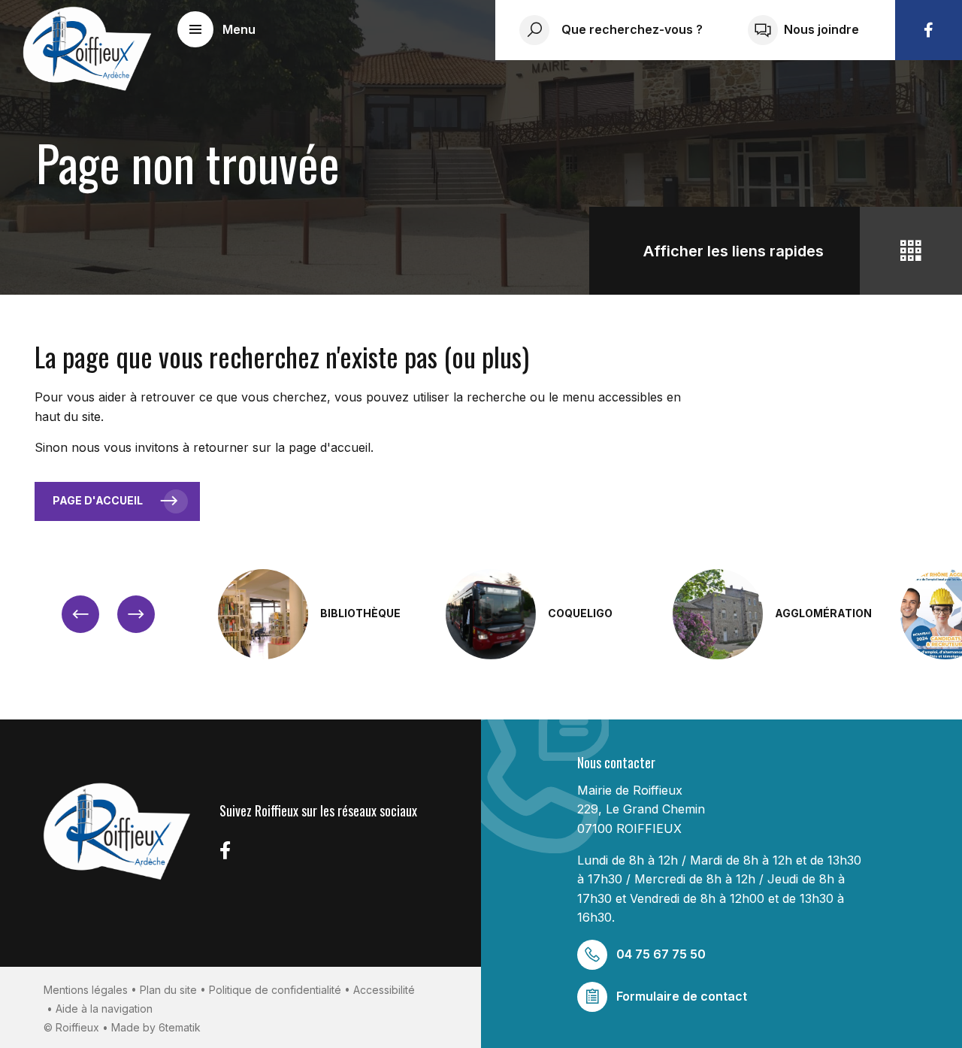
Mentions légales (86, 989)
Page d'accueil (98, 500)
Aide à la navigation (104, 1008)
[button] (216, 29)
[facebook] (928, 30)
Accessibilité (384, 989)
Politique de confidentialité (275, 989)
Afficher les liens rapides (733, 251)
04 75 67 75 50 (661, 954)
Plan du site (168, 989)
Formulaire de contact (681, 996)
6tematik (180, 1027)
